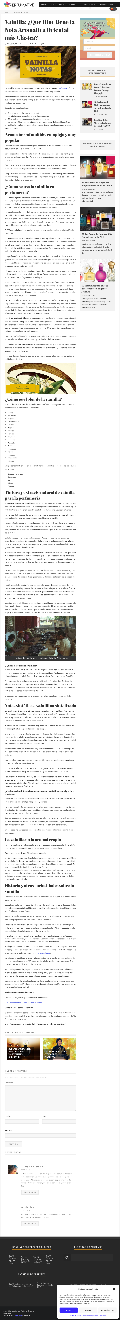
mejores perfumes (42, 953)
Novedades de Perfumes (30, 44)
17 (94, 295)
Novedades (67, 9)
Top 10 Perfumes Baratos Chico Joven (49, 1260)
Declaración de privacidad (91, 1316)
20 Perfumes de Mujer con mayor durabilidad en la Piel (102, 106)
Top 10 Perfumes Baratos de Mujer (25, 1260)
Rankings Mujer (106, 4)
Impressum (103, 1316)
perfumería (62, 88)
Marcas (79, 9)
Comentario (9, 1082)
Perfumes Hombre (67, 4)
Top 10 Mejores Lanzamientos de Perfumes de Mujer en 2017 (21, 1285)
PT (108, 9)
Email (44, 1116)
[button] (113, 1289)
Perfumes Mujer (48, 4)
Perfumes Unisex (87, 4)
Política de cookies (75, 1316)
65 (94, 241)
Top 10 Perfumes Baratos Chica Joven (12, 1260)
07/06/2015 (25, 1170)
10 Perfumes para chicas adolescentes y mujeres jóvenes (95, 288)
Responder (30, 1192)
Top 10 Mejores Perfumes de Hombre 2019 (45, 1285)
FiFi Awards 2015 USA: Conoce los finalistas (55, 1054)
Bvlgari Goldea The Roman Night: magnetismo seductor (19, 1052)
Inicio (6, 12)
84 (106, 114)
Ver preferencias (107, 1310)
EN (118, 9)
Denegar (88, 1310)
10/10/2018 (25, 1210)
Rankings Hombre (49, 9)
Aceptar (69, 1310)
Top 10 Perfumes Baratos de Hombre (38, 1260)
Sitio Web (8, 1130)
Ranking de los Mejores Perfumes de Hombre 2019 (102, 122)
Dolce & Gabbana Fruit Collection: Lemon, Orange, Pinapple (102, 89)
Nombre (8, 1116)
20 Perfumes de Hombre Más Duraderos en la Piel (97, 235)
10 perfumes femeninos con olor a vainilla (24, 1002)
